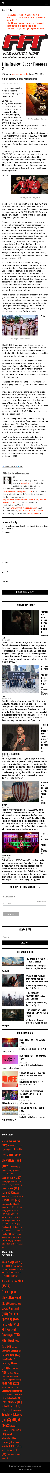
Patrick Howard (10, 1213)
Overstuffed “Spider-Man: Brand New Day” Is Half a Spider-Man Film (26, 19)
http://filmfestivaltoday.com (30, 511)
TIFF (14, 1234)
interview (7, 1196)
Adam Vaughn (12, 1262)
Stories (14, 1425)
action (4, 1141)
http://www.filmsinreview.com (24, 508)
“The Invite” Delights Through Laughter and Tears (25, 28)
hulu (16, 1193)
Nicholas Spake (13, 1398)
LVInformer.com (33, 513)
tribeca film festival (9, 1244)
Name (5, 563)
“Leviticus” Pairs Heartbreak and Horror (22, 25)
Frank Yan (14, 1347)
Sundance (8, 1227)
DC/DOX (13, 1304)
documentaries (7, 1174)
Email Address (9, 904)
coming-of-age (8, 1170)
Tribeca (17, 1240)
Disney (17, 1170)
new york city (13, 1211)
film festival (15, 1181)
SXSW (19, 1230)
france (5, 1185)
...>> (13, 1051)
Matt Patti (12, 1200)
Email (5, 572)
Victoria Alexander (20, 74)
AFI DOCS (7, 1265)
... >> (15, 661)
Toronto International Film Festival (9, 1438)
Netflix (14, 1207)
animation (12, 1145)
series (8, 1224)
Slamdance (16, 1410)
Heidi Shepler (9, 1358)
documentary (11, 1177)
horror (8, 1192)
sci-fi (8, 1220)
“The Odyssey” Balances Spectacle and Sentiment (25, 23)
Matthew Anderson (16, 1380)
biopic (7, 1149)
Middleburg (6, 1204)
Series (7, 1410)
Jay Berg (11, 1373)
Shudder (16, 1224)
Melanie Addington (10, 1387)
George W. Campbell (15, 1185)
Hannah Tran (10, 1188)
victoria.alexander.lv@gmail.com (17, 491)
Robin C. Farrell (9, 1217)
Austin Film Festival (16, 1269)
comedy (15, 1166)
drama (5, 1181)
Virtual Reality (11, 1455)
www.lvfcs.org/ (28, 483)
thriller (6, 1233)
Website (5, 581)
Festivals (10, 1324)
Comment (6, 532)
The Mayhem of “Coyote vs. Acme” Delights (23, 14)
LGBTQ (15, 1196)
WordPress (28, 1469)
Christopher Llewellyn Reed (12, 1159)
